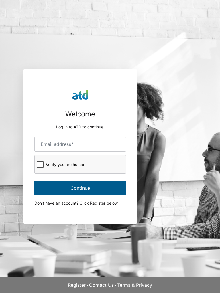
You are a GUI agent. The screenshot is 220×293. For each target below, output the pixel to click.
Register (77, 285)
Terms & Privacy (134, 285)
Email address (57, 144)
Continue (80, 188)
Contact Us (101, 285)
